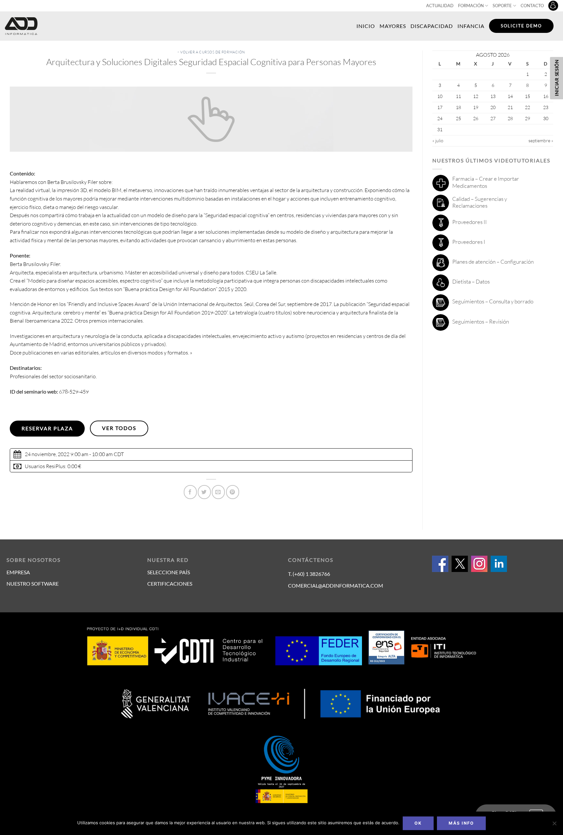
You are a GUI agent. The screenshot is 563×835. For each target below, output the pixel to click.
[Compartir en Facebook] (190, 492)
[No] (554, 825)
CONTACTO (532, 5)
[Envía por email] (218, 492)
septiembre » (540, 140)
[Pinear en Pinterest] (232, 492)
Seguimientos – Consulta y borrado (492, 301)
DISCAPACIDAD (432, 26)
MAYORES (393, 26)
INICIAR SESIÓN (556, 77)
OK (418, 823)
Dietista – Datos (471, 281)
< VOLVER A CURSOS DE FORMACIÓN (211, 52)
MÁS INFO (461, 823)
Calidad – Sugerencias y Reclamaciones (479, 202)
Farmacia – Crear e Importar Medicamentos (485, 182)
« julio (437, 140)
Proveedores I (468, 241)
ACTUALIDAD (440, 5)
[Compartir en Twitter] (204, 492)
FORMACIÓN (471, 5)
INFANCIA (470, 26)
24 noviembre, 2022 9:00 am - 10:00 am (69, 454)
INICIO (365, 26)
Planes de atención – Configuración (493, 261)
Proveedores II (469, 221)
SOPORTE (502, 5)
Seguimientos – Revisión (480, 321)
